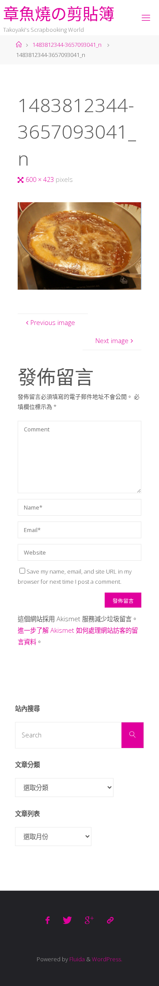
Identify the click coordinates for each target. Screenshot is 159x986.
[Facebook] (47, 920)
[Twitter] (67, 920)
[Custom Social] (109, 920)
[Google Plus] (89, 920)
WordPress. (107, 959)
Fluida (76, 959)
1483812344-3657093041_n (67, 45)
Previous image (52, 322)
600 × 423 (41, 179)
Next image (112, 340)
